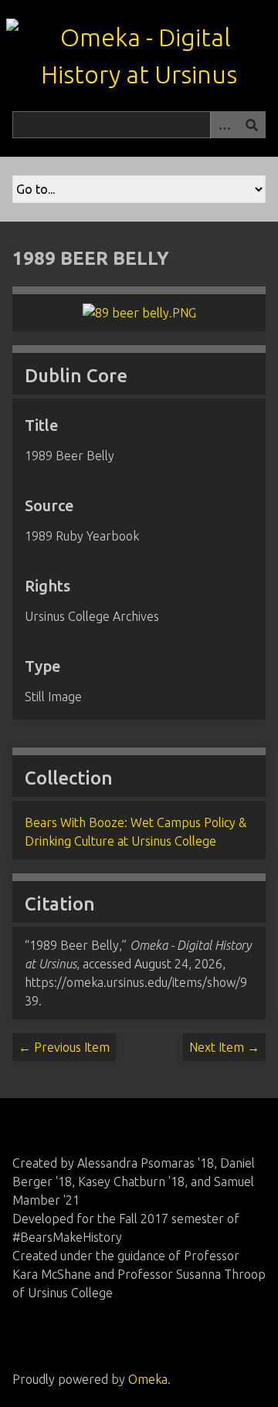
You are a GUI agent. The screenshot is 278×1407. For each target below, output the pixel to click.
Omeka (148, 1379)
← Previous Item (64, 1047)
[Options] (224, 124)
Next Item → (224, 1047)
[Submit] (252, 124)
